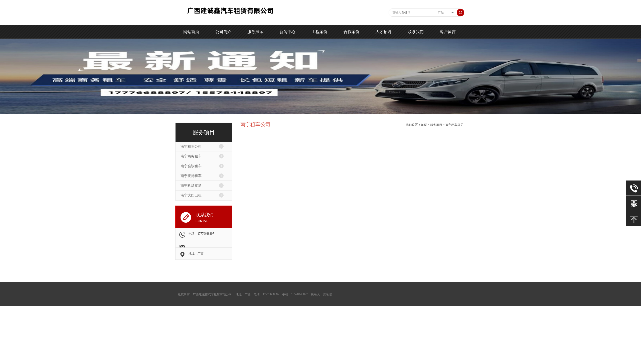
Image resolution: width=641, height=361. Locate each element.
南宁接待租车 (191, 176)
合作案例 (352, 32)
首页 (424, 125)
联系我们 (416, 32)
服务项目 (436, 125)
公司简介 (223, 32)
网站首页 (191, 32)
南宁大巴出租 (191, 195)
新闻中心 (287, 32)
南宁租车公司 (191, 146)
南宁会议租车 (191, 166)
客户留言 (448, 32)
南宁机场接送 (191, 186)
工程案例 (319, 32)
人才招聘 (384, 32)
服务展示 (255, 32)
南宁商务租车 (191, 156)
